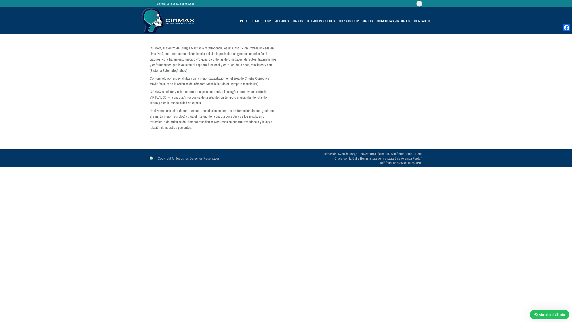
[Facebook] (566, 27)
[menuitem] (244, 21)
